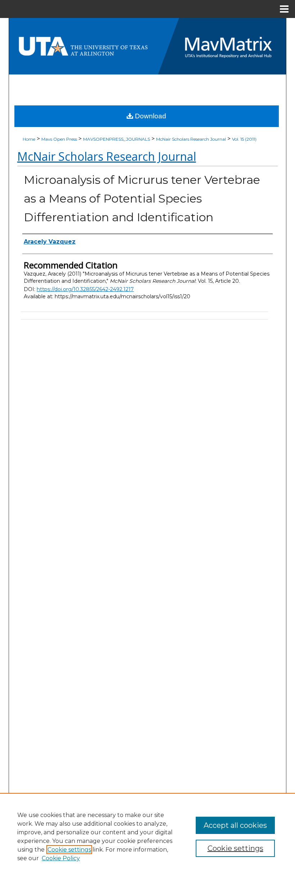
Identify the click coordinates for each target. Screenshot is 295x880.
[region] (147, 836)
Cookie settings (69, 849)
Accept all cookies (235, 825)
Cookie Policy (61, 858)
